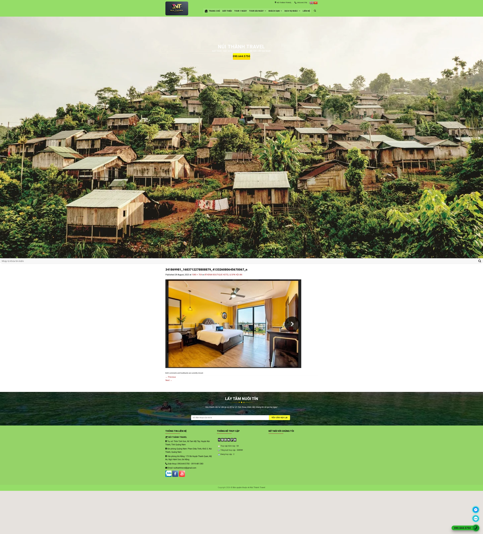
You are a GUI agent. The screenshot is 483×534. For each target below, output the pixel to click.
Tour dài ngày (256, 11)
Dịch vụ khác (291, 11)
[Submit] (479, 261)
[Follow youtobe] (182, 474)
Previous (170, 377)
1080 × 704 (197, 274)
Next (168, 380)
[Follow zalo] (168, 474)
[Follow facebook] (175, 474)
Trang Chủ (214, 11)
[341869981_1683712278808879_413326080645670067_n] (233, 323)
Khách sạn (274, 11)
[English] (312, 2)
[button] (265, 10)
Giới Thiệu (227, 11)
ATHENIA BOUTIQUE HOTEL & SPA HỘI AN (223, 274)
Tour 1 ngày (240, 11)
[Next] (470, 137)
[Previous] (13, 137)
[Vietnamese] (316, 2)
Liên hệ (306, 11)
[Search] (315, 11)
